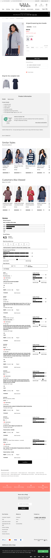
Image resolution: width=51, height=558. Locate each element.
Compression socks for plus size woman (10, 476)
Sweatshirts (12, 18)
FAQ (3, 519)
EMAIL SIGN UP (44, 1)
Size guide (46, 45)
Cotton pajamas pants (15, 474)
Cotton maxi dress (40, 472)
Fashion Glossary (6, 533)
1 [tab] (6, 54)
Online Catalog (5, 527)
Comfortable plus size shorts (27, 474)
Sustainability (19, 523)
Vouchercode (5, 529)
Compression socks (5, 472)
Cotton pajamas (31, 472)
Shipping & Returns (29, 62)
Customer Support (6, 517)
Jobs (17, 521)
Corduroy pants (13, 472)
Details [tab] (4, 99)
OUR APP (37, 1)
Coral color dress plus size (41, 474)
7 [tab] (19, 54)
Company (18, 517)
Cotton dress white (5, 474)
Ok (43, 551)
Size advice (4, 531)
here (30, 552)
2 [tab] (8, 54)
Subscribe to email (6, 521)
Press (17, 519)
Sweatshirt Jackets (19, 18)
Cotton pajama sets (22, 472)
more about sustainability (41, 122)
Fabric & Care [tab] (11, 99)
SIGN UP (23, 508)
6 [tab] (17, 54)
